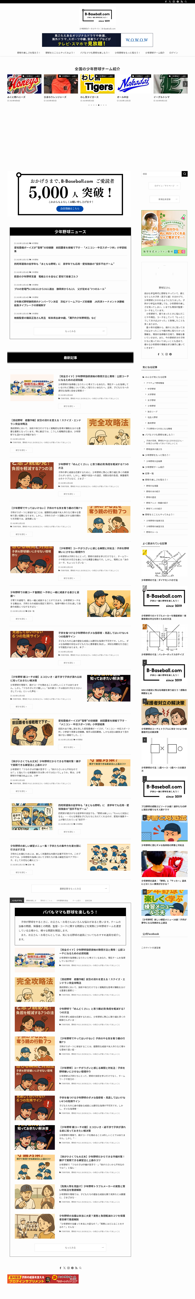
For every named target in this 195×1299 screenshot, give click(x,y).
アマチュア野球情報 (155, 382)
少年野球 (152, 405)
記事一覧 (149, 473)
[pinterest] (178, 1)
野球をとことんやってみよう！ (160, 514)
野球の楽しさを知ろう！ (157, 479)
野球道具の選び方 (154, 449)
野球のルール (152, 532)
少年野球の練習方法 (155, 526)
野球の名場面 (152, 485)
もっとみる (70, 331)
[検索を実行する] (185, 174)
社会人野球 (153, 417)
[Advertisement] (97, 148)
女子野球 (152, 400)
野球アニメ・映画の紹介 (157, 502)
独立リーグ (153, 411)
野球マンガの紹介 (154, 508)
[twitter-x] (170, 1)
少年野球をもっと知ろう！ (158, 454)
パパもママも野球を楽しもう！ (160, 434)
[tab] (17, 900)
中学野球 (152, 388)
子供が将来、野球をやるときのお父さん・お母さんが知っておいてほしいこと (165, 442)
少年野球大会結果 (154, 461)
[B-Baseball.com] (97, 16)
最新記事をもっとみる (70, 888)
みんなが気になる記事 (156, 376)
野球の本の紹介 (153, 491)
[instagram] (174, 1)
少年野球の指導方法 (155, 520)
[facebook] (166, 1)
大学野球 (152, 394)
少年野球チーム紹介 (154, 466)
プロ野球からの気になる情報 (159, 428)
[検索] (186, 1)
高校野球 (152, 422)
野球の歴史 (151, 497)
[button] (89, 105)
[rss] (182, 1)
